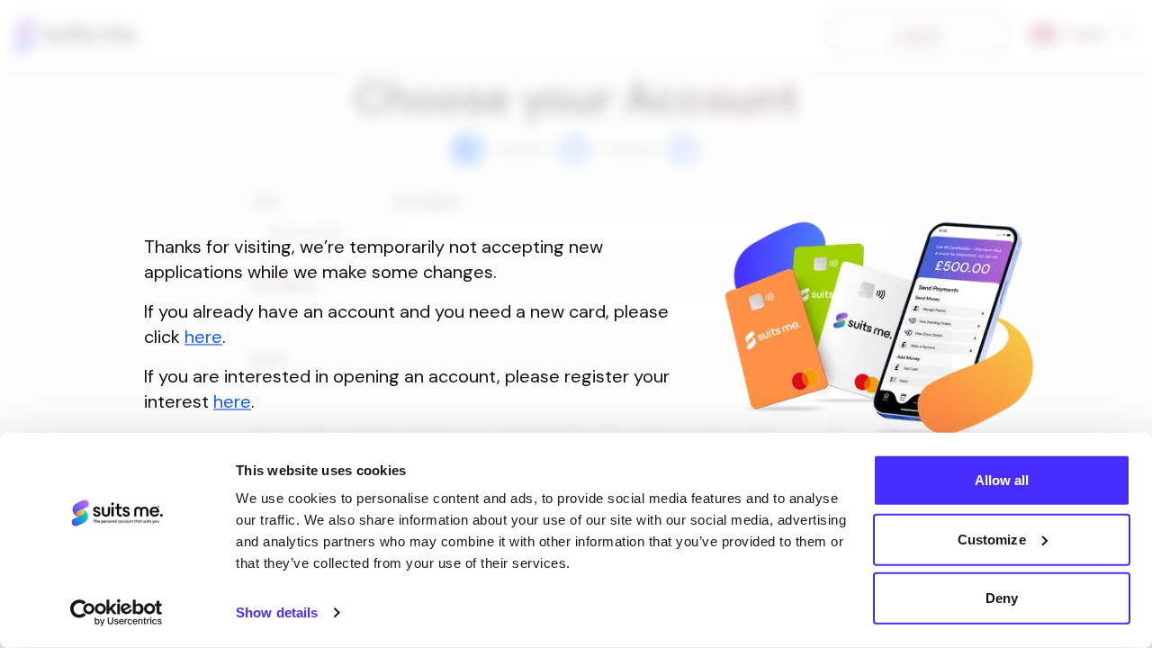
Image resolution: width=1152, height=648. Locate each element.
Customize (992, 538)
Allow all (1002, 480)
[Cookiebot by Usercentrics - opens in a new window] (116, 612)
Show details (277, 612)
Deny (1002, 598)
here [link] (203, 336)
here (232, 401)
